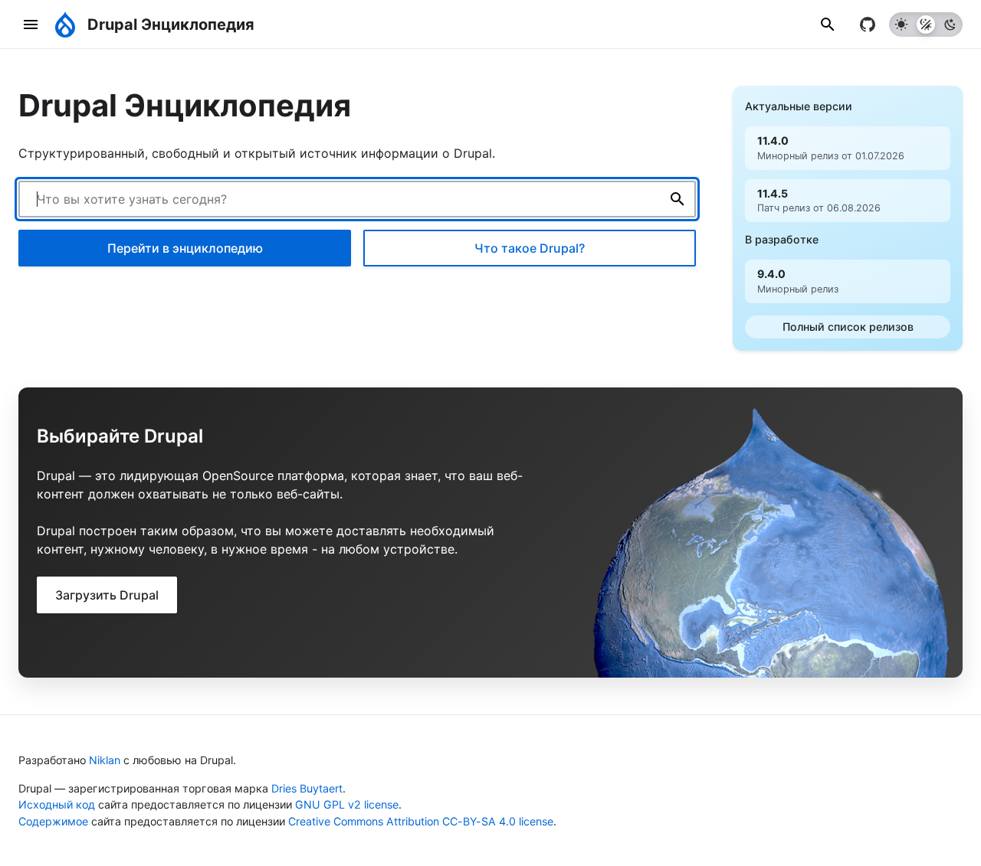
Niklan (104, 759)
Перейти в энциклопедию (185, 248)
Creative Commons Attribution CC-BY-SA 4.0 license (420, 821)
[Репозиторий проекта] (867, 24)
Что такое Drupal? (529, 248)
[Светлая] (901, 24)
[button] (827, 24)
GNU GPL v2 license (347, 804)
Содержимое (53, 821)
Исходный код (56, 804)
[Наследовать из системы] (926, 24)
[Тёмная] (950, 24)
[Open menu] (30, 24)
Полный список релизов (848, 326)
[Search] (677, 199)
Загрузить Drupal (107, 595)
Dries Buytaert (307, 788)
